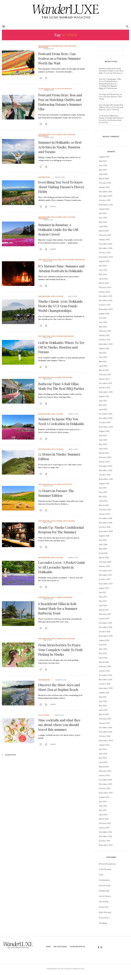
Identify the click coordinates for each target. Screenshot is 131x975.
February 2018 (105, 562)
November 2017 (105, 575)
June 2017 (103, 597)
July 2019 (102, 488)
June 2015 (103, 701)
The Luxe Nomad (60, 947)
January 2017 (104, 618)
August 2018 (104, 536)
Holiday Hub (56, 260)
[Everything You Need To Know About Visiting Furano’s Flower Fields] (18, 192)
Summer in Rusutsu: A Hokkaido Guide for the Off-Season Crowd (58, 229)
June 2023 (103, 322)
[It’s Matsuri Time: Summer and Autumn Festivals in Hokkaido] (18, 273)
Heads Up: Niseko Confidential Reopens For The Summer (61, 529)
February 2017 (105, 614)
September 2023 (106, 309)
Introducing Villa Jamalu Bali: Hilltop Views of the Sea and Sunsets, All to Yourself (111, 107)
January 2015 (104, 723)
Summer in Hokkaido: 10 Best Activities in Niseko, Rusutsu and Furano (60, 147)
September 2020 (106, 427)
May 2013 (103, 810)
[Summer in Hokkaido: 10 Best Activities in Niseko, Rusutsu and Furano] (18, 151)
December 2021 (105, 383)
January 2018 (104, 566)
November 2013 (105, 784)
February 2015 (105, 719)
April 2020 (103, 448)
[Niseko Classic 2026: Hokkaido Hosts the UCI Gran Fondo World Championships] (18, 311)
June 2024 (103, 270)
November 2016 (105, 627)
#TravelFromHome (107, 864)
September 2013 (106, 793)
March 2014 (104, 766)
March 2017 (104, 610)
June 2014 (103, 753)
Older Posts (10, 755)
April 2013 (103, 814)
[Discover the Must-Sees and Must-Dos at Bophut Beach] (18, 693)
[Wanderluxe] (65, 11)
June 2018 (103, 544)
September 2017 (106, 584)
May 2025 (103, 222)
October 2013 (104, 788)
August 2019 (104, 483)
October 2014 (104, 736)
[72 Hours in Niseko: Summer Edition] (18, 462)
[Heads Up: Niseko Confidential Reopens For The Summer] (18, 534)
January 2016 (104, 671)
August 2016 (104, 640)
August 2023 (104, 313)
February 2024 (105, 287)
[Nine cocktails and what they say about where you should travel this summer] (18, 730)
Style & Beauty (105, 912)
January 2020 (104, 462)
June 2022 (103, 357)
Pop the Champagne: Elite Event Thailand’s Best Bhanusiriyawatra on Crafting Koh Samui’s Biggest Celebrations (110, 83)
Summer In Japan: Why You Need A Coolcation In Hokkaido (61, 421)
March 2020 (104, 453)
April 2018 (103, 553)
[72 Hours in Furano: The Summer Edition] (18, 498)
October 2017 (104, 579)
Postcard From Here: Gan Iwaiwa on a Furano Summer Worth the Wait (59, 58)
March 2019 (104, 505)
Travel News (104, 918)
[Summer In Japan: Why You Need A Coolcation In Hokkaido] (18, 427)
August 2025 (104, 209)
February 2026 (105, 183)
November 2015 (105, 679)
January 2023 (104, 335)
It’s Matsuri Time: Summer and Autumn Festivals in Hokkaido (61, 268)
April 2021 (103, 409)
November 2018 (105, 523)
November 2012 (105, 836)
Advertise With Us (77, 947)
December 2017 (105, 570)
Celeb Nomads (44, 46)
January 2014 (104, 775)
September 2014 (106, 740)
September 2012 (106, 845)
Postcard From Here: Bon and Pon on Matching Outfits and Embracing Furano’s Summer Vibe (60, 102)
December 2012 (105, 832)
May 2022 (103, 361)
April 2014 (103, 762)
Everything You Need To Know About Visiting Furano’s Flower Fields (61, 187)
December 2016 (105, 623)
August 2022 (104, 348)
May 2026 (103, 170)
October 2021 (104, 387)
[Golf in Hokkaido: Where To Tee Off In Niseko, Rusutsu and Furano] (18, 352)
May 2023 (103, 326)
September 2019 (106, 479)
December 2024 (105, 244)
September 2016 (106, 636)
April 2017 (103, 605)
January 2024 (104, 292)
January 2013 (104, 827)
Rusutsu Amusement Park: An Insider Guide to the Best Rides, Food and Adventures (111, 70)
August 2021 (104, 396)
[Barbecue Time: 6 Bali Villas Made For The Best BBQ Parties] (18, 391)
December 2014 (105, 727)
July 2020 (103, 435)
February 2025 (105, 235)
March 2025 (104, 231)
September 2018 (106, 531)
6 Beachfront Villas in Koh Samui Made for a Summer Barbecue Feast (57, 608)
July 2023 (102, 318)
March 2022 (104, 370)
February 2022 (105, 374)
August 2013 (104, 797)
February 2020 (105, 457)
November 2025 (105, 196)
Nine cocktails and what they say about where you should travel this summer (59, 725)
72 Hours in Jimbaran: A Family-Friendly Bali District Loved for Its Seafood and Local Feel (111, 119)
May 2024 (103, 274)
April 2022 (103, 366)
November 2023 (105, 300)
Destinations (57, 46)
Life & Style (56, 88)
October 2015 (104, 684)
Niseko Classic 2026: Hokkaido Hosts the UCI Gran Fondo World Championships (60, 306)
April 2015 (103, 710)
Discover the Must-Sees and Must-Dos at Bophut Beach (59, 687)
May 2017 (103, 601)
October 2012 (104, 841)
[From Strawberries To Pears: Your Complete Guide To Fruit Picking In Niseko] (18, 654)
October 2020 (105, 422)
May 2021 (103, 405)
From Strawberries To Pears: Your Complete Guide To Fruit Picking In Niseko (60, 650)
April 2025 (103, 226)
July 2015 (102, 697)
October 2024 (105, 252)
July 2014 (102, 749)
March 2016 (104, 662)
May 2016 (103, 653)
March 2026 (104, 178)
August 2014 (104, 745)
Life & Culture (69, 46)
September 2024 (106, 257)
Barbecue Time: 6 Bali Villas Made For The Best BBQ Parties (61, 386)
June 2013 (103, 806)
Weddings (103, 923)
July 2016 (102, 645)
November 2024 (105, 248)
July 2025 (103, 213)
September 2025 (106, 204)
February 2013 (105, 823)
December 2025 (105, 191)
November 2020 (105, 418)
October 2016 (104, 631)
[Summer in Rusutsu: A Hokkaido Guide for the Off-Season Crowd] (18, 234)
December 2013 (105, 780)
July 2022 (102, 353)
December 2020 (105, 414)
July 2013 (102, 801)
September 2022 (106, 344)
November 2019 (105, 470)
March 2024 (104, 283)
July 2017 (102, 592)
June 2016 (103, 649)
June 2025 (103, 218)
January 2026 (104, 187)
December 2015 (105, 675)
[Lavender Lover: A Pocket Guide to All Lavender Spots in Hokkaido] (18, 573)
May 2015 (103, 706)
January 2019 (104, 514)
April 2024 (103, 279)
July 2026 (103, 161)
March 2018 (104, 557)
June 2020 (103, 440)
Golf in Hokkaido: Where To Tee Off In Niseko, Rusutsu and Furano (61, 347)
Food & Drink (56, 134)
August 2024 (104, 261)
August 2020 (104, 431)
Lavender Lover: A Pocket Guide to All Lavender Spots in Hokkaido (61, 567)
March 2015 (104, 714)
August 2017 (104, 588)
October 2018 (104, 527)
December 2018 (105, 518)
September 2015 (106, 688)
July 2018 (102, 540)
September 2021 (106, 392)
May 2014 (103, 758)
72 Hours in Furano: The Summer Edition (56, 493)
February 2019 (105, 509)
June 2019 (103, 492)
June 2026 (103, 165)
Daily (101, 875)
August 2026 (104, 157)
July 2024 (103, 265)
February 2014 (105, 771)
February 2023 (105, 331)
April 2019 (103, 501)
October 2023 (104, 305)
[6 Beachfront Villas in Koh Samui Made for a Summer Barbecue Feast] (18, 613)
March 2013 (104, 819)
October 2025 (105, 200)
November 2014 (105, 732)
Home (48, 947)
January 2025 (104, 239)
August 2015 (104, 692)
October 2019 (104, 475)
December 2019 (105, 466)
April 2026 (103, 174)
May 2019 (103, 496)
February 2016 (105, 666)
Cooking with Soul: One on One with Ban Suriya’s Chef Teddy (110, 96)
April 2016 (103, 658)
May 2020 (103, 444)
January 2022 (104, 379)
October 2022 (104, 340)
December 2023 (105, 296)
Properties (43, 47)
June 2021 (103, 401)
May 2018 (103, 549)
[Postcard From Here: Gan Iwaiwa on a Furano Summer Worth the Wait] (18, 62)
